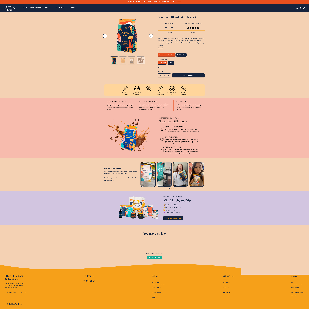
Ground (171, 63)
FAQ (292, 282)
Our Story (226, 282)
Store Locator (227, 290)
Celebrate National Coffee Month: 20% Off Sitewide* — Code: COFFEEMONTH (154, 1)
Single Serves (156, 287)
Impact (225, 285)
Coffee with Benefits (158, 290)
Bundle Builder (36, 8)
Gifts (154, 295)
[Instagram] (87, 281)
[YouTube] (91, 281)
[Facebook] (84, 281)
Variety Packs (156, 292)
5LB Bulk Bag (181, 55)
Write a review (154, 257)
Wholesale (226, 292)
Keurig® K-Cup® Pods (158, 285)
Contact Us (294, 280)
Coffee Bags (156, 282)
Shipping (293, 290)
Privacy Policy (295, 287)
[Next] (151, 36)
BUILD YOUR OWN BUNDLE (173, 218)
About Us (72, 8)
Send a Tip (226, 287)
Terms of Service (296, 285)
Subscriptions (60, 8)
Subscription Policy (297, 292)
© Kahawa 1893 (14, 304)
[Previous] (105, 36)
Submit (23, 292)
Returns (294, 295)
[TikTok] (94, 281)
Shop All (24, 8)
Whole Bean (162, 63)
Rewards (48, 8)
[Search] (300, 8)
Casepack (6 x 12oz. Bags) (167, 55)
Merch (154, 297)
